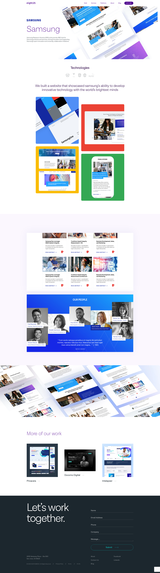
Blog (119, 3)
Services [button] (93, 3)
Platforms (103, 3)
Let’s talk (129, 3)
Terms (69, 564)
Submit (109, 547)
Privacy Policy (59, 564)
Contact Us (95, 560)
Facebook (117, 556)
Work (85, 3)
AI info (78, 564)
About (112, 3)
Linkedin (117, 560)
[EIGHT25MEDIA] (31, 3)
